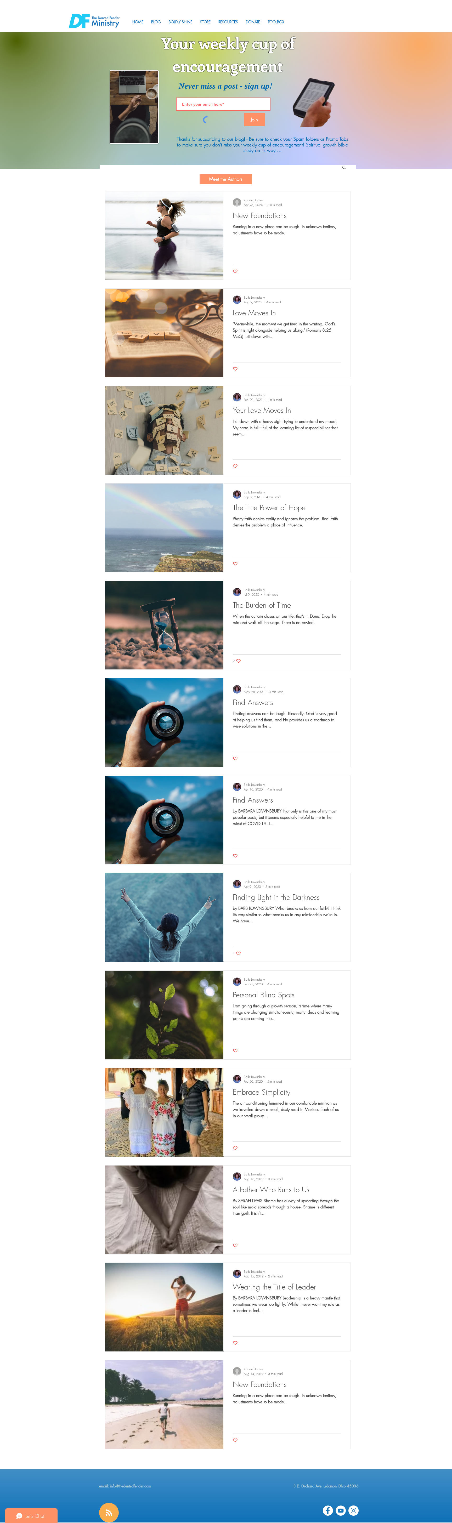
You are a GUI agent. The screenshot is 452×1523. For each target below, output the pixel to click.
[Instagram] (353, 1510)
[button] (228, 22)
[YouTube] (341, 1510)
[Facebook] (328, 1510)
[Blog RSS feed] (109, 1513)
